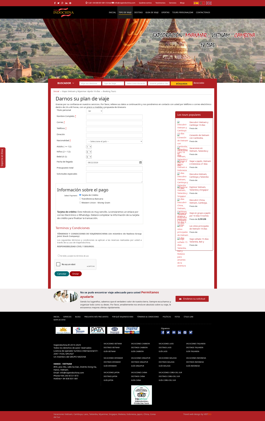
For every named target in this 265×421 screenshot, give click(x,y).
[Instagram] (190, 332)
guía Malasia (164, 366)
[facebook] (55, 3)
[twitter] (58, 3)
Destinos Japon (110, 376)
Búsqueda (181, 83)
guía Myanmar (110, 366)
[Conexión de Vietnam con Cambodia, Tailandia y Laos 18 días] (182, 139)
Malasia (121, 414)
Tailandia (93, 414)
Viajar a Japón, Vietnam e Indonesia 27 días (200, 162)
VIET (207, 414)
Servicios (172, 3)
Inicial (112, 12)
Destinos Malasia (166, 362)
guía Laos (163, 351)
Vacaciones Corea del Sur (170, 372)
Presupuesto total (65, 167)
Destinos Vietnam (112, 347)
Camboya (78, 414)
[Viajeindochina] (64, 12)
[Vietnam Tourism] (80, 330)
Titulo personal (64, 110)
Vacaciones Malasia (168, 358)
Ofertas (165, 12)
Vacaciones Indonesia (196, 358)
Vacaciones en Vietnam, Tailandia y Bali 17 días (199, 151)
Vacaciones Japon (111, 372)
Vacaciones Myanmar (113, 358)
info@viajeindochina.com (125, 3)
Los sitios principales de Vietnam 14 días (199, 227)
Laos (86, 414)
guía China (136, 380)
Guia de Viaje (152, 12)
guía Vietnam (110, 351)
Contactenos (203, 12)
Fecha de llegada (65, 161)
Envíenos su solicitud (194, 298)
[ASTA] (114, 330)
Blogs (182, 3)
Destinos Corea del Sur (169, 376)
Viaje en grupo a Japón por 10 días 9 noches (200, 214)
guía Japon (108, 380)
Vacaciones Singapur (140, 358)
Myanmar (103, 414)
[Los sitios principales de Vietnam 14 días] (182, 229)
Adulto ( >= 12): (64, 146)
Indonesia (131, 414)
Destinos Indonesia (195, 362)
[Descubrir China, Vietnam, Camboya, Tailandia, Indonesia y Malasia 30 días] (182, 203)
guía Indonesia (193, 366)
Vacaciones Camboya (140, 343)
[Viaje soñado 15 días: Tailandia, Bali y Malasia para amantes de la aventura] (182, 242)
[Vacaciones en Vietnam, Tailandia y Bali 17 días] (182, 151)
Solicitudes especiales (67, 173)
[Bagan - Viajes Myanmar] (132, 56)
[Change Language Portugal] (202, 3)
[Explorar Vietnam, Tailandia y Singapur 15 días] (182, 190)
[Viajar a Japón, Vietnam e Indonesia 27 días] (182, 164)
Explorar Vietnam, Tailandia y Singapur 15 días (199, 190)
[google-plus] (62, 3)
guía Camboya (137, 351)
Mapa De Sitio (59, 320)
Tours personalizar (182, 12)
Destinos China (138, 376)
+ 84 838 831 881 (98, 3)
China (146, 414)
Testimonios (160, 3)
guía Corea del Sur (167, 380)
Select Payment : (71, 195)
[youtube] (174, 332)
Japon (139, 414)
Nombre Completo (66, 116)
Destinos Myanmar (112, 362)
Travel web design (191, 414)
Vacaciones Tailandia (196, 343)
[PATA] (97, 330)
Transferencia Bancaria (92, 198)
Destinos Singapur (139, 362)
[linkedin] (66, 3)
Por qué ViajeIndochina (122, 317)
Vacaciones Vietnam (113, 343)
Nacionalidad (64, 140)
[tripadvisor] (141, 394)
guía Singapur (137, 366)
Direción (61, 134)
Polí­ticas (167, 317)
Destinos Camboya (139, 347)
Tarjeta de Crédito (90, 195)
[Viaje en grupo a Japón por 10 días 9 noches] (182, 216)
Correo (61, 122)
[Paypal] (132, 330)
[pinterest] (70, 3)
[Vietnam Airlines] (63, 330)
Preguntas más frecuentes (96, 317)
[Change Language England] (208, 3)
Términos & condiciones (148, 317)
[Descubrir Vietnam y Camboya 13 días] (182, 126)
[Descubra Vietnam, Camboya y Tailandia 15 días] (182, 177)
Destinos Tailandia (194, 347)
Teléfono (62, 128)
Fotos (177, 317)
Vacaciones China (139, 372)
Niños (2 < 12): (64, 151)
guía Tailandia (192, 351)
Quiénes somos (145, 3)
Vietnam (68, 414)
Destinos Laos (165, 347)
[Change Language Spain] (196, 3)
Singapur (113, 414)
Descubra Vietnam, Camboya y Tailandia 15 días (199, 177)
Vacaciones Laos (166, 343)
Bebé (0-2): (62, 156)
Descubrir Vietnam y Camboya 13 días (199, 123)
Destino (138, 12)
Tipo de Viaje (125, 12)
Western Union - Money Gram (96, 202)
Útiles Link (188, 317)
